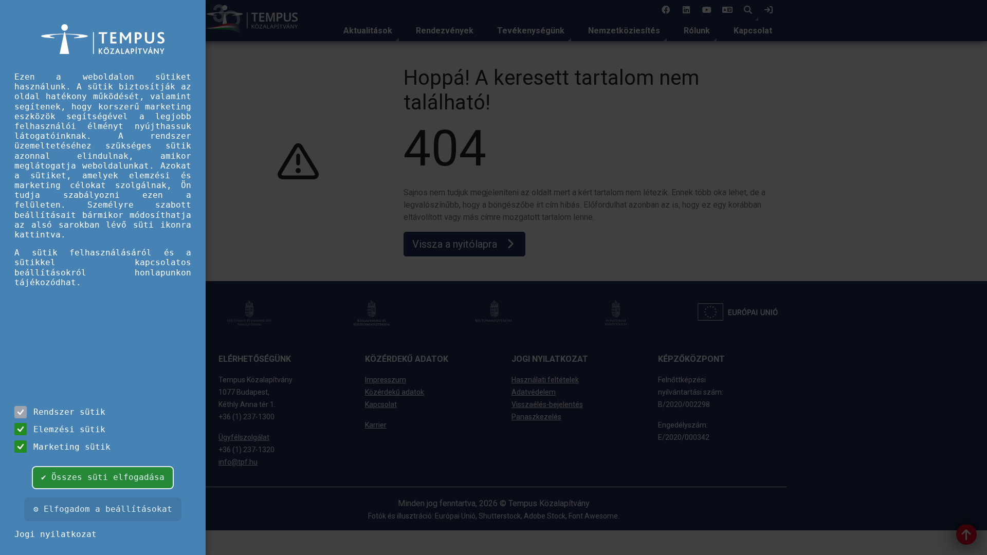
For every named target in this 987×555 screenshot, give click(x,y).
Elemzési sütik (69, 429)
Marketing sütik (72, 447)
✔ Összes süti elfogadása (102, 477)
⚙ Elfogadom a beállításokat (102, 509)
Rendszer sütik (69, 412)
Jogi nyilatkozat (55, 534)
